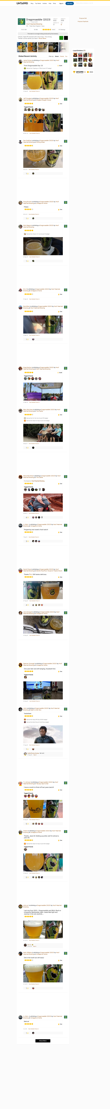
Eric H (25, 289)
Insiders (45, 3)
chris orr (26, 905)
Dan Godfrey (27, 140)
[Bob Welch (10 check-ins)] (75, 59)
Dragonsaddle (34, 21)
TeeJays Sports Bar (42, 783)
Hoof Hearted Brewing (34, 24)
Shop (54, 3)
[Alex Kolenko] (33, 339)
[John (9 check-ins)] (80, 59)
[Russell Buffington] (33, 261)
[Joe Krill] (36, 541)
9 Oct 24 (25, 169)
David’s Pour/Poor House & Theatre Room (49, 571)
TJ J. (30, 574)
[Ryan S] (33, 173)
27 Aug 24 (25, 600)
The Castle (39, 411)
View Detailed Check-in (34, 91)
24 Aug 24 (25, 635)
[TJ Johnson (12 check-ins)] (90, 54)
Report (35, 754)
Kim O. (29, 944)
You (66, 56)
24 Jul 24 (25, 940)
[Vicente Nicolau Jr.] (33, 605)
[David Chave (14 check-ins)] (80, 54)
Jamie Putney (27, 60)
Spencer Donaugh (29, 663)
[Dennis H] (42, 877)
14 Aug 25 (25, 91)
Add (66, 38)
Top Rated (38, 3)
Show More (42, 38)
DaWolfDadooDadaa (33, 753)
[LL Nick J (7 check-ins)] (80, 64)
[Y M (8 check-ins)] (85, 59)
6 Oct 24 (25, 214)
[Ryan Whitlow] (42, 517)
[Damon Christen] (33, 448)
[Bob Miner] (39, 541)
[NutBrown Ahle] (33, 517)
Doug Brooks (27, 201)
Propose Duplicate (83, 21)
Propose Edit (83, 18)
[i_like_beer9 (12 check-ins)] (85, 54)
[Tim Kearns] (33, 749)
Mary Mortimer (28, 409)
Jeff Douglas (27, 98)
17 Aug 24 (25, 745)
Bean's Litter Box (36, 710)
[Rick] (36, 824)
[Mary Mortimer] (36, 517)
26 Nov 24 (25, 133)
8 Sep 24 (25, 443)
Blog (32, 3)
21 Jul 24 (25, 984)
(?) (85, 72)
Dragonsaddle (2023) (47, 60)
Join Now (69, 3)
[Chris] (33, 541)
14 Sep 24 (25, 335)
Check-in (61, 38)
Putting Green (40, 142)
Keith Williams (27, 952)
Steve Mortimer (28, 476)
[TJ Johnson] (42, 605)
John (24, 708)
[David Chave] (42, 824)
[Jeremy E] (39, 877)
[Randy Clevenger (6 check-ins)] (90, 64)
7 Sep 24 (25, 537)
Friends (62, 56)
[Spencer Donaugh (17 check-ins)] (75, 54)
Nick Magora (27, 225)
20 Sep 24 (25, 256)
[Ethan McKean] (33, 877)
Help (50, 3)
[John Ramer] (36, 605)
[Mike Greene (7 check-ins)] (85, 64)
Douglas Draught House (43, 100)
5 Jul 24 (25, 1028)
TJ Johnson (27, 782)
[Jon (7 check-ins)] (75, 64)
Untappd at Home (41, 203)
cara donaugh (27, 612)
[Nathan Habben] (36, 877)
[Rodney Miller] (39, 824)
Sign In (61, 3)
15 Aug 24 (25, 819)
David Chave (27, 569)
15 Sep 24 (25, 299)
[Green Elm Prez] (39, 605)
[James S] (33, 218)
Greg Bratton (27, 367)
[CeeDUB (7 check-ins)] (90, 59)
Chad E (25, 831)
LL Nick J (26, 524)
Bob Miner (26, 306)
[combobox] (85, 3)
